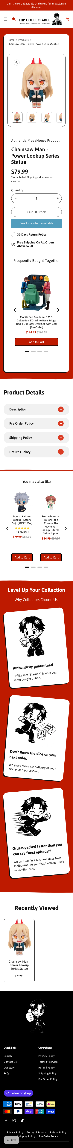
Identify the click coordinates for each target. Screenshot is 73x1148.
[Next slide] (58, 310)
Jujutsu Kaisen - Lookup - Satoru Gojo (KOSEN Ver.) (22, 520)
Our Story (9, 1067)
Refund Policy (46, 1067)
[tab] (27, 351)
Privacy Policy (46, 1055)
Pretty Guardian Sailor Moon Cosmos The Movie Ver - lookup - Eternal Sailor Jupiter (51, 525)
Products (23, 39)
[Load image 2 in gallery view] (32, 117)
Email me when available (36, 223)
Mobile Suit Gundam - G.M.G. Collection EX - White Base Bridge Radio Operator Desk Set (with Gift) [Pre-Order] (36, 322)
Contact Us (10, 1061)
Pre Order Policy (47, 1079)
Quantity (17, 190)
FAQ (6, 1073)
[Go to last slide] (15, 310)
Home (11, 39)
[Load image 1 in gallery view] (17, 117)
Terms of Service (48, 1061)
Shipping (32, 177)
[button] (5, 19)
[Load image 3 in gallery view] (46, 117)
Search (8, 1055)
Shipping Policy (47, 1073)
